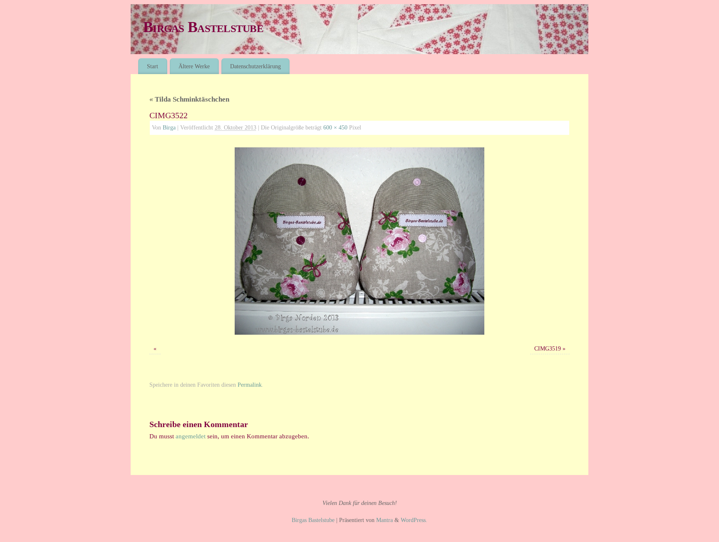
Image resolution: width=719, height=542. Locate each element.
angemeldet (191, 436)
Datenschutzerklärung (255, 66)
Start (152, 66)
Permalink (250, 385)
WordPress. (414, 520)
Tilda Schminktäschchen (189, 99)
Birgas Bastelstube (203, 27)
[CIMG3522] (359, 241)
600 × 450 (335, 127)
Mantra (384, 520)
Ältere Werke (194, 66)
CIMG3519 (547, 349)
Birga (169, 127)
